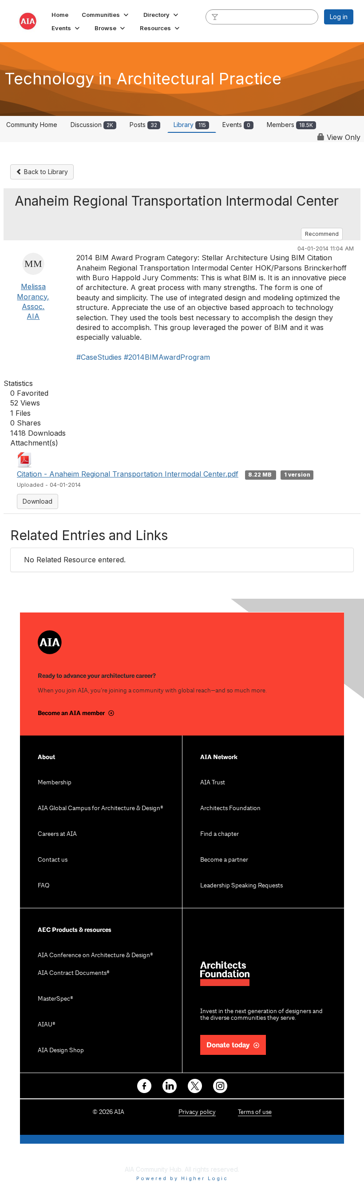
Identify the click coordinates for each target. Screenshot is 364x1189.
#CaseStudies (99, 357)
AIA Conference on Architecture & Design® (95, 955)
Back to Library (45, 171)
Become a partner (224, 860)
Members (290, 124)
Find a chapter (219, 834)
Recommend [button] (322, 234)
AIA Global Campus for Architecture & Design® (100, 808)
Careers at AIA (57, 834)
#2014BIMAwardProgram (167, 357)
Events (236, 124)
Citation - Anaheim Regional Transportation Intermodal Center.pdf (127, 473)
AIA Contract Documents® (74, 973)
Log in (339, 16)
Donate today (228, 1045)
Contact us (52, 860)
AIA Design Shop (61, 1050)
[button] (106, 14)
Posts (143, 124)
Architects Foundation (230, 808)
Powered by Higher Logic (182, 1178)
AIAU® (46, 1025)
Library (190, 124)
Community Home (31, 124)
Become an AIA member (71, 713)
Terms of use (255, 1112)
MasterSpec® (55, 999)
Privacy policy (197, 1112)
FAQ (43, 886)
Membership (54, 782)
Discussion (92, 124)
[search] (215, 16)
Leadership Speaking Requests (241, 886)
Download (37, 501)
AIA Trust (212, 782)
